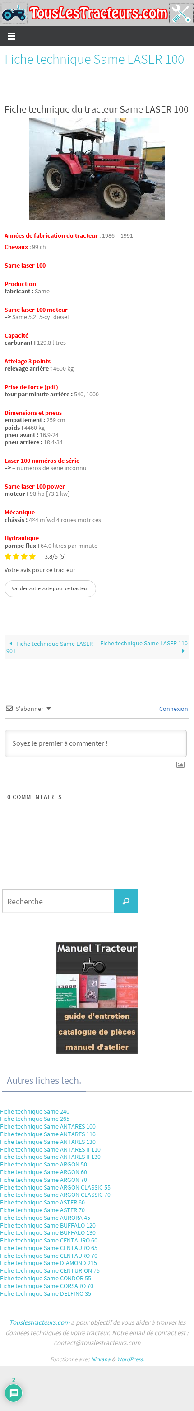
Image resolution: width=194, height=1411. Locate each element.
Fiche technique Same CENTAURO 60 (48, 1240)
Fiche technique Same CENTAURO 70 (48, 1255)
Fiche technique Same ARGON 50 (43, 1164)
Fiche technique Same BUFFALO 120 (48, 1225)
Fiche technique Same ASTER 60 (42, 1202)
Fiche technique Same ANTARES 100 (48, 1126)
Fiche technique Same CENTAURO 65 (48, 1248)
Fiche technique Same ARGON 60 (43, 1172)
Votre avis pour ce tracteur (40, 570)
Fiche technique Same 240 (34, 1111)
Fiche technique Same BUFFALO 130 (48, 1232)
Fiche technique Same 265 (34, 1119)
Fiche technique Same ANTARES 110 (48, 1134)
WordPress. (130, 1359)
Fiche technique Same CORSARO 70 (46, 1286)
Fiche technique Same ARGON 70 (43, 1180)
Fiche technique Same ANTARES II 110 (50, 1149)
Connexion (173, 709)
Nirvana (101, 1359)
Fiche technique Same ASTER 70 (42, 1210)
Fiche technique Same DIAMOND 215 (48, 1263)
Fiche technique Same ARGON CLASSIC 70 (55, 1194)
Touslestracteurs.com (39, 1322)
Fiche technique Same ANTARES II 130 (50, 1156)
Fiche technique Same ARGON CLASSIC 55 (55, 1187)
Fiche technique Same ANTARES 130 (48, 1142)
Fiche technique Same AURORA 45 (45, 1217)
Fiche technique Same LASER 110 (144, 643)
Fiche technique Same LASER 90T (49, 647)
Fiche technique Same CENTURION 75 (50, 1270)
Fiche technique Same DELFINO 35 (45, 1293)
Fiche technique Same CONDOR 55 (45, 1278)
